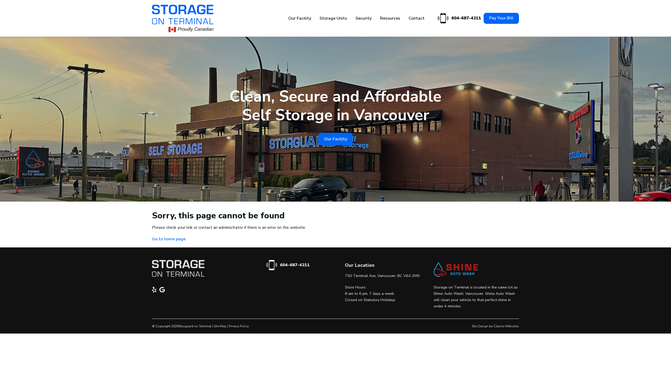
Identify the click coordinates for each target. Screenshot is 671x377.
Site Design (480, 326)
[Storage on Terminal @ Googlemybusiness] (163, 290)
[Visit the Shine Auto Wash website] (456, 275)
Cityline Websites (506, 326)
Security (363, 18)
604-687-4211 (465, 18)
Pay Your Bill (501, 18)
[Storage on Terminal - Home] (182, 18)
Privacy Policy (239, 326)
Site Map (220, 326)
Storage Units (333, 18)
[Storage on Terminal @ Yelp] (155, 290)
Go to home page (169, 239)
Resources (390, 18)
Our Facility (299, 18)
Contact (417, 18)
